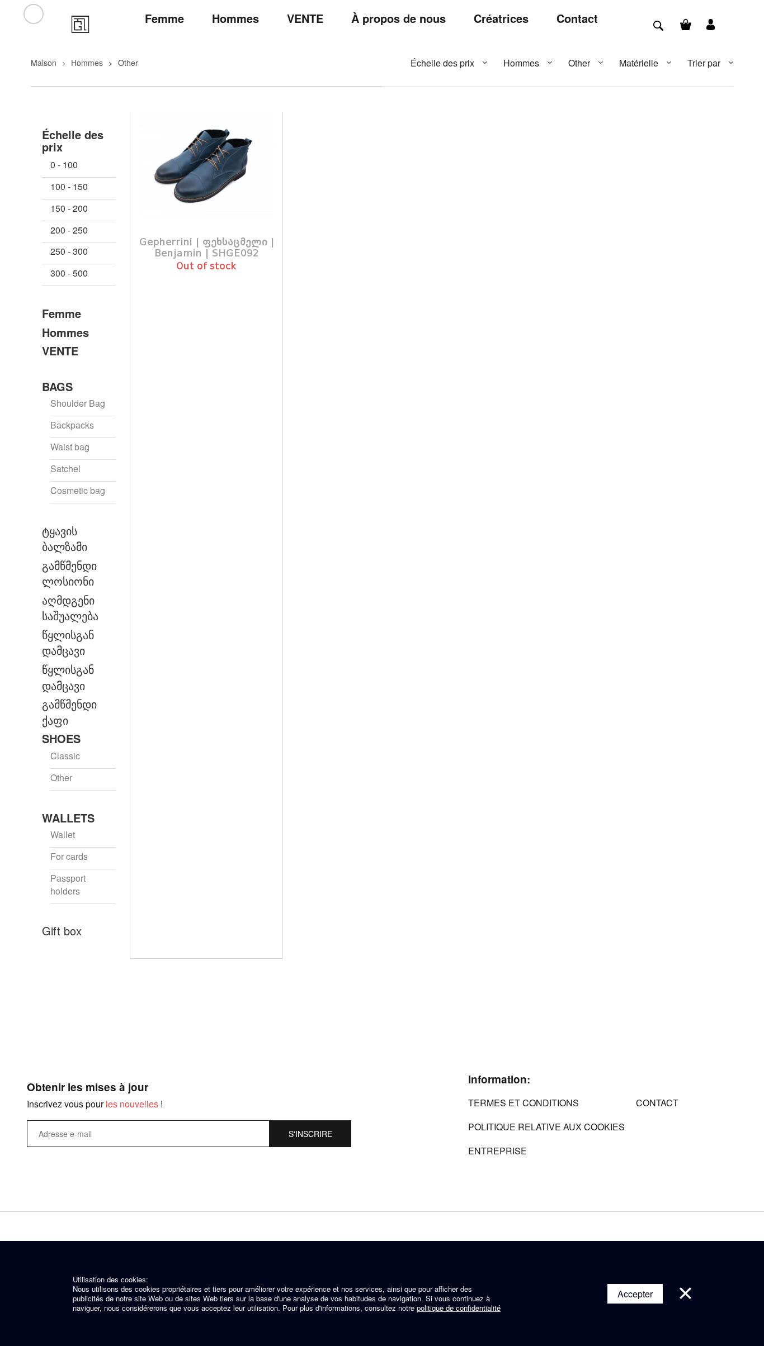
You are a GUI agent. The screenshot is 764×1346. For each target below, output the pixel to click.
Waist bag (69, 447)
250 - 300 (69, 251)
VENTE (60, 351)
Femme (61, 313)
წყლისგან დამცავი (68, 643)
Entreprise (497, 1150)
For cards (69, 856)
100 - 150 (69, 186)
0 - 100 (64, 165)
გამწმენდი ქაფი (69, 712)
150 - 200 (69, 208)
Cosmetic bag (77, 490)
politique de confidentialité (459, 1307)
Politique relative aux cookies (546, 1126)
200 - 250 (69, 230)
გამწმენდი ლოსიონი (69, 573)
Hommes (87, 62)
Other (128, 62)
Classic (65, 756)
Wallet (62, 835)
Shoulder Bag (77, 403)
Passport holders (68, 884)
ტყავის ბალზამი (64, 539)
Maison (43, 62)
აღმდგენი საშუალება (70, 608)
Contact (657, 1102)
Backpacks (72, 425)
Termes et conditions (523, 1102)
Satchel (65, 469)
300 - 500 (69, 273)
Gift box (62, 931)
